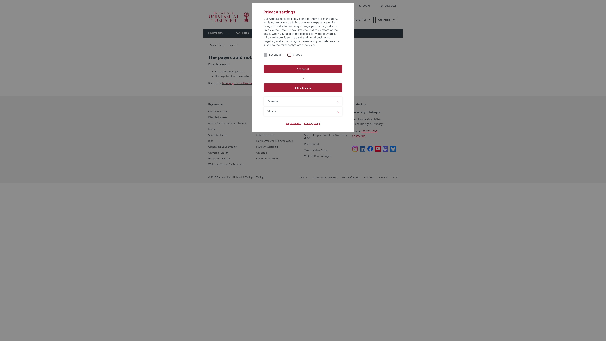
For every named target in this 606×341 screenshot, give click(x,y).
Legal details (293, 123)
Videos (297, 54)
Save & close (303, 87)
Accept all (303, 69)
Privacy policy (312, 123)
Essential (275, 54)
